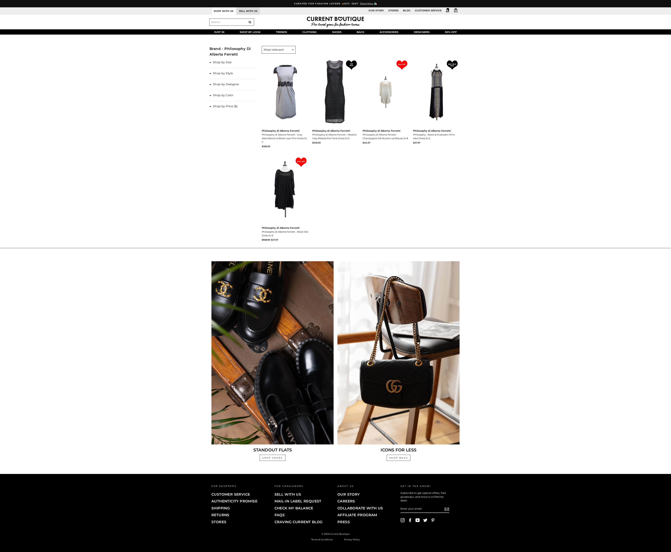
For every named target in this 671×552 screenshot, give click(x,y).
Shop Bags (398, 457)
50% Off (451, 32)
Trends (281, 32)
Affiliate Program (357, 515)
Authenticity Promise (234, 501)
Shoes (336, 32)
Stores (393, 10)
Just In (219, 32)
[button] (221, 62)
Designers (422, 32)
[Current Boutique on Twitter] (425, 520)
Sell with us (248, 11)
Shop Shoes (272, 457)
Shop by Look (250, 32)
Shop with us (224, 11)
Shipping (220, 508)
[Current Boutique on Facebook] (410, 520)
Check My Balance (294, 508)
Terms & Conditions (322, 539)
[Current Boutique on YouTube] (418, 520)
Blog (407, 10)
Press (343, 522)
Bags (360, 32)
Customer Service (428, 10)
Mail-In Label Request (298, 501)
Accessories (389, 32)
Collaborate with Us (360, 508)
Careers (346, 501)
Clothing (309, 32)
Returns (220, 515)
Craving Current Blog (299, 522)
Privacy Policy (352, 539)
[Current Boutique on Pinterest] (433, 520)
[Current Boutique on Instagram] (403, 520)
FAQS (280, 515)
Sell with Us (288, 494)
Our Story (376, 10)
